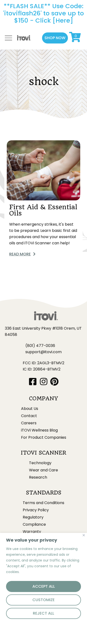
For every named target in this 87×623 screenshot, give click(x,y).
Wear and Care (43, 470)
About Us (29, 408)
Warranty (32, 531)
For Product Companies (43, 437)
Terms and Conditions (43, 502)
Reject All (43, 613)
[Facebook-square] (33, 381)
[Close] (84, 535)
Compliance (34, 524)
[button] (55, 37)
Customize (43, 600)
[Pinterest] (54, 381)
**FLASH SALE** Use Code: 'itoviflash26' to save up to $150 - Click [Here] (43, 13)
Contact (29, 415)
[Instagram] (43, 381)
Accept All (43, 586)
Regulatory (33, 517)
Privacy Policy (36, 510)
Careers (28, 423)
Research (38, 477)
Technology (40, 463)
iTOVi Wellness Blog (39, 430)
